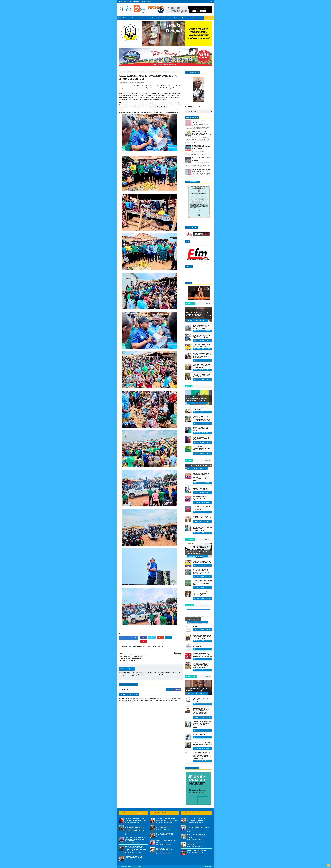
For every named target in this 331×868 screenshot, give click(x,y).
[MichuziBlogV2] (142, 9)
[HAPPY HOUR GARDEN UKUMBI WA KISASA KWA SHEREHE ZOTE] (188, 350)
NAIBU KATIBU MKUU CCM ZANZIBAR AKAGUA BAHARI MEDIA (201, 429)
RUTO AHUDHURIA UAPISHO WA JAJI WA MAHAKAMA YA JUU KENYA (166, 819)
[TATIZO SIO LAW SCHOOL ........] (188, 739)
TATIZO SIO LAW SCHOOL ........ (201, 734)
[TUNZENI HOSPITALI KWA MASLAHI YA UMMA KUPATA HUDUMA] (188, 502)
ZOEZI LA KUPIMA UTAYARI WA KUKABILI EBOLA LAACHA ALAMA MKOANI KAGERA (202, 366)
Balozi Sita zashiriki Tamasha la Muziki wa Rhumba (165, 826)
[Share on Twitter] (152, 637)
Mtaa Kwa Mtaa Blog (134, 1)
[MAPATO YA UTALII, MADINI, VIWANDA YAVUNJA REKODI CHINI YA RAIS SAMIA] (188, 521)
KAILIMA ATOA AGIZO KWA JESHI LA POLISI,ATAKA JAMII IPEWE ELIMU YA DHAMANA (202, 375)
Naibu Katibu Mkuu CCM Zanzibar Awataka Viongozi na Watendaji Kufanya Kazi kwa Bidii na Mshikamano (202, 449)
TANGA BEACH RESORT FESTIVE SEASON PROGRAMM (196, 552)
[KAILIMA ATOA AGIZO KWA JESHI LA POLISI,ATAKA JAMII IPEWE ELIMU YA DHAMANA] (188, 379)
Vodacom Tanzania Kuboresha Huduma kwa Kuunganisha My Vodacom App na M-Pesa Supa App (202, 655)
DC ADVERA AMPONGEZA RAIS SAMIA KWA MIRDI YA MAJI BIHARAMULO (201, 508)
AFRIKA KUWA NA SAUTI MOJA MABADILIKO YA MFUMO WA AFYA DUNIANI (197, 836)
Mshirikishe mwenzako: (127, 638)
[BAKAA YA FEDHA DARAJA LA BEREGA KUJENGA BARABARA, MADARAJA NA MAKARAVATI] (188, 492)
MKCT (210, 866)
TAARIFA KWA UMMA (193, 619)
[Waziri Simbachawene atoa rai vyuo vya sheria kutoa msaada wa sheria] (188, 748)
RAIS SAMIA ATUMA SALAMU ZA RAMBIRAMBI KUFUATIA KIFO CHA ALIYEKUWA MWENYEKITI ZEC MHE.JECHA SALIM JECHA (202, 528)
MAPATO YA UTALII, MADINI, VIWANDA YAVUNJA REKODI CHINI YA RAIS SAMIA (202, 518)
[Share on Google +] (160, 637)
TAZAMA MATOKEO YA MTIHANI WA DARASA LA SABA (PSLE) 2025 (202, 170)
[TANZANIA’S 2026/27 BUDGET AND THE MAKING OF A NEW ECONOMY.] (188, 442)
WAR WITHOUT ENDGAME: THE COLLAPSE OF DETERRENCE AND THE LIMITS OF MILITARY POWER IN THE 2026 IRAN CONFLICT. (135, 848)
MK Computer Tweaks (146, 1)
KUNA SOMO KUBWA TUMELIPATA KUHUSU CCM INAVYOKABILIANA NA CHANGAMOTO (135, 839)
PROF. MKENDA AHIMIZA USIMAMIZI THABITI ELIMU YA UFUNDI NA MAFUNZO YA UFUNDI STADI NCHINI (201, 134)
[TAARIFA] (188, 632)
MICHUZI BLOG (122, 866)
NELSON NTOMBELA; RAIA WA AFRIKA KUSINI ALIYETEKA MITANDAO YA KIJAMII (201, 327)
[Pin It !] (143, 641)
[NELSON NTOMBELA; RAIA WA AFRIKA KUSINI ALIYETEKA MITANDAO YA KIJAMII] (188, 330)
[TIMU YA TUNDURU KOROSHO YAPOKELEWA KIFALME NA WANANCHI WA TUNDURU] (188, 340)
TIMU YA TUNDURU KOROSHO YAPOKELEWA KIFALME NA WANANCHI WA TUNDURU (201, 336)
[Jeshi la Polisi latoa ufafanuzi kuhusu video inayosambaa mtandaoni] (188, 703)
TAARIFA (195, 627)
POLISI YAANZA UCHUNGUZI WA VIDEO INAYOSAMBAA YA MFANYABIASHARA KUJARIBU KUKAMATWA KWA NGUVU (202, 665)
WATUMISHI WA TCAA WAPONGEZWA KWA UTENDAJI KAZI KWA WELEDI (201, 147)
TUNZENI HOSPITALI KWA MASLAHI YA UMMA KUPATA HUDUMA (200, 498)
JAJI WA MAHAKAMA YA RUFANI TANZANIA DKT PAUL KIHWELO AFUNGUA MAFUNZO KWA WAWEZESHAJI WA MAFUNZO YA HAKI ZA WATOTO (202, 755)
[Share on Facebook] (143, 637)
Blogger (169, 689)
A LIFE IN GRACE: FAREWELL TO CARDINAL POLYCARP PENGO (134, 857)
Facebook (177, 689)
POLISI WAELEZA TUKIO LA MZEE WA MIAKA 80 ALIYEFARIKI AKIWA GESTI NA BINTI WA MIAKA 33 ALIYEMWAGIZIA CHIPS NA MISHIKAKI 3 (198, 314)
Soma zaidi (207, 303)
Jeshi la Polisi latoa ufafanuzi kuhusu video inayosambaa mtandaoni (201, 700)
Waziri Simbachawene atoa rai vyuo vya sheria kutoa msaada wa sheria (202, 744)
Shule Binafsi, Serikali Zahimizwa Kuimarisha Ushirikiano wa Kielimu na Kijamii (198, 827)
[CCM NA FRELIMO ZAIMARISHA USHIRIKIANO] (188, 413)
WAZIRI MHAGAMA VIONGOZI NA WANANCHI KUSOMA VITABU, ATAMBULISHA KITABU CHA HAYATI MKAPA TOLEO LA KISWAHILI (202, 724)
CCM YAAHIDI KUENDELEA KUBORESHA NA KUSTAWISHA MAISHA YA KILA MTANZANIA (196, 398)
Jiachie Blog (126, 1)
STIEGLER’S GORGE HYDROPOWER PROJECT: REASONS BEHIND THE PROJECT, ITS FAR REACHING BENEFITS (202, 583)
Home (120, 1)
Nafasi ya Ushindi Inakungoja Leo (196, 850)
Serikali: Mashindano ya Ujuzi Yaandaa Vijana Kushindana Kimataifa (198, 819)
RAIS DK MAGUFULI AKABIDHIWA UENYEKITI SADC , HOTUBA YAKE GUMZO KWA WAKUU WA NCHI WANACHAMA (202, 355)
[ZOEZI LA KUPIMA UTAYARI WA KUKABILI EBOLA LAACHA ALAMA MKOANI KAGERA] (188, 369)
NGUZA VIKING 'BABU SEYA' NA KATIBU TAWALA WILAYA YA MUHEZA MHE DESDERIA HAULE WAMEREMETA (201, 571)
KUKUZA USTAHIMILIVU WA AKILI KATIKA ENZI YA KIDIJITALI (197, 689)
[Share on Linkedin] (168, 637)
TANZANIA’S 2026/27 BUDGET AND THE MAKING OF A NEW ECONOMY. (201, 438)
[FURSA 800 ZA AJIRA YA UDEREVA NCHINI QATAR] (188, 650)
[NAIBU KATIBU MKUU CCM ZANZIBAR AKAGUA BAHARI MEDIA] (188, 432)
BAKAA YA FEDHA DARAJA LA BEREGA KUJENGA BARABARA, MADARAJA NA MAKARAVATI (201, 488)
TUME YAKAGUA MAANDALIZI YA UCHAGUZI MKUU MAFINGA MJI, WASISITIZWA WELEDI (202, 637)
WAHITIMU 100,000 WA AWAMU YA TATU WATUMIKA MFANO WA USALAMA (202, 159)
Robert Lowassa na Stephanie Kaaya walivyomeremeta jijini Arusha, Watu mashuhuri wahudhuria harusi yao (201, 594)
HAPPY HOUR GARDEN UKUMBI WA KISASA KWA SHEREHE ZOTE (202, 345)
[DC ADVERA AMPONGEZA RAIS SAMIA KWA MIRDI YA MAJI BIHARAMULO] (188, 511)
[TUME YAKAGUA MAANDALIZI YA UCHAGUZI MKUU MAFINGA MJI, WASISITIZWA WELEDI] (188, 640)
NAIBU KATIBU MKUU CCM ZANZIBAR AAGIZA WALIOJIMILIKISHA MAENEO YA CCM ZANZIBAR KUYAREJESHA (201, 418)
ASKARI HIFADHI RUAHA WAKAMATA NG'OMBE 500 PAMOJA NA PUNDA (164, 849)
